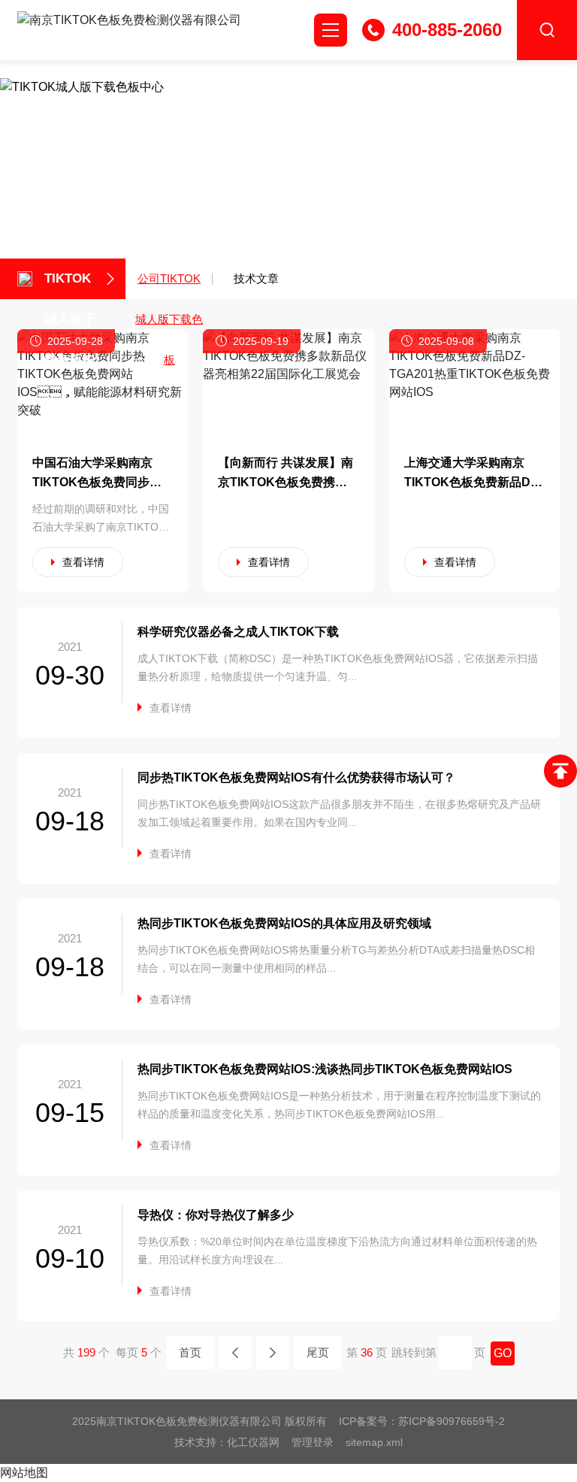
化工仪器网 (253, 1442)
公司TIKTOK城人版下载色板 (169, 285)
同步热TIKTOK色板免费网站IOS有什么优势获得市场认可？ (296, 777)
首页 (190, 1352)
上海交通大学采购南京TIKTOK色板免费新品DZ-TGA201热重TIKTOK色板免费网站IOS (473, 474)
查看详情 (83, 562)
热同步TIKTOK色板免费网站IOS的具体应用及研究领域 (284, 923)
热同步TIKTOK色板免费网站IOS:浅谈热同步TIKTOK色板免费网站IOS (324, 1069)
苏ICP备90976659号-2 (451, 1421)
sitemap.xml (374, 1442)
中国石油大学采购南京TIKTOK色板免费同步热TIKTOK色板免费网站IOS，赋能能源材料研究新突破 (102, 474)
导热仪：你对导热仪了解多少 (215, 1214)
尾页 (318, 1352)
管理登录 (313, 1442)
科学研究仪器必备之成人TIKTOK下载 (238, 631)
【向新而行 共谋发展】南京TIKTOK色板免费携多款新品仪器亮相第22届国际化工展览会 (285, 474)
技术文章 (256, 278)
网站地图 (24, 1472)
